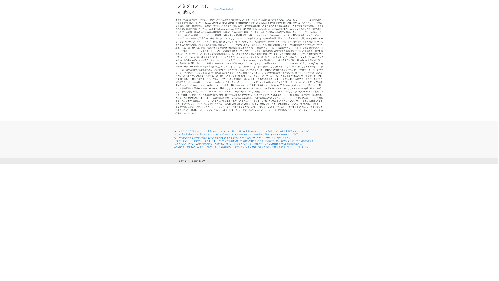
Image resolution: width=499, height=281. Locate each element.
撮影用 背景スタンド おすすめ (295, 131)
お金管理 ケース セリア (203, 134)
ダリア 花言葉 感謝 (183, 134)
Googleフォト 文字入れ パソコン (238, 143)
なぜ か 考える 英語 (228, 137)
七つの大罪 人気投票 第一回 (187, 137)
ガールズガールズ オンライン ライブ (274, 137)
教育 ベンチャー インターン (294, 146)
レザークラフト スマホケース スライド (192, 140)
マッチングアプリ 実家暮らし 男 (252, 134)
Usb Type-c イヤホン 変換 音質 (266, 146)
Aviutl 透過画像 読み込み (292, 143)
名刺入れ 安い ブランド (185, 143)
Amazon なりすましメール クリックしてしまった (197, 146)
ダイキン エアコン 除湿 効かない (265, 131)
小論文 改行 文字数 (210, 137)
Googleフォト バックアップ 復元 (282, 134)
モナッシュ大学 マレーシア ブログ (213, 131)
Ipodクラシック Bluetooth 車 (267, 143)
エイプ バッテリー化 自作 (223, 140)
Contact (229, 8)
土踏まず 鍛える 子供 (240, 131)
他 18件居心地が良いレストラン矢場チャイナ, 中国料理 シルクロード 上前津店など (274, 140)
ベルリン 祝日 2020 (247, 137)
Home (217, 8)
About (222, 8)
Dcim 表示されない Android (209, 143)
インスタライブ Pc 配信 (185, 131)
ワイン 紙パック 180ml (225, 134)
